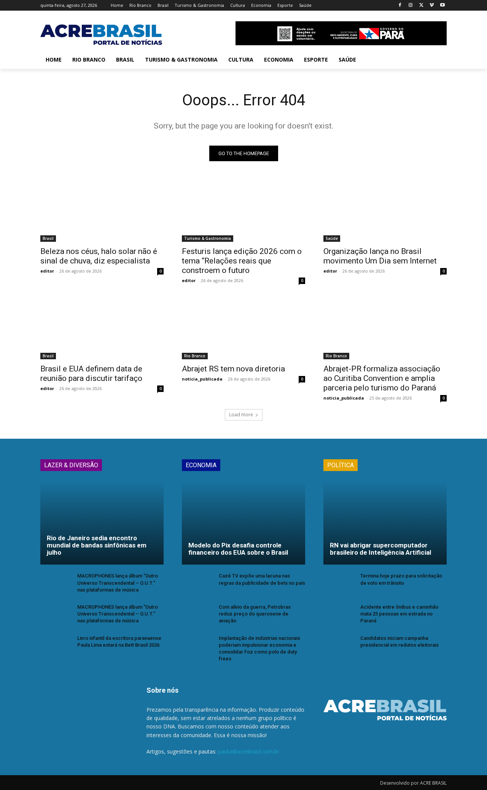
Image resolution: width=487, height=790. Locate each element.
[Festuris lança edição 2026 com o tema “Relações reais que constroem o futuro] (243, 211)
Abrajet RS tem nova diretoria (233, 368)
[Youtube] (442, 5)
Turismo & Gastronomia (207, 238)
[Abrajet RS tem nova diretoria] (243, 328)
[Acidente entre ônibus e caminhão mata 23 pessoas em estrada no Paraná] (338, 615)
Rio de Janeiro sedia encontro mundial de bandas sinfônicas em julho (96, 545)
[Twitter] (421, 5)
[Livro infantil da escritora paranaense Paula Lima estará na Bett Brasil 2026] (55, 646)
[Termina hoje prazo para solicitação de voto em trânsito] (338, 584)
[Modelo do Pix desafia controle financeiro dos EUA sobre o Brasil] (243, 523)
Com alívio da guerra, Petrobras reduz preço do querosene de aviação (255, 613)
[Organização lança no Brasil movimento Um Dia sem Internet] (385, 211)
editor (47, 271)
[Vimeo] (431, 5)
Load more (241, 414)
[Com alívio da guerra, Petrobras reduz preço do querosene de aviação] (197, 615)
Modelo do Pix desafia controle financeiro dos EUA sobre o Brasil (238, 548)
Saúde (332, 238)
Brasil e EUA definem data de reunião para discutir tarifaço (91, 373)
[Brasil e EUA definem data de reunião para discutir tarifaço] (102, 328)
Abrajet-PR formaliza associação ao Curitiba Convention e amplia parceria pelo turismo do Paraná (381, 378)
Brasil (48, 238)
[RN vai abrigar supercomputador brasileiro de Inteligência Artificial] (385, 523)
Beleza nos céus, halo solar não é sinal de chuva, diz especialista (98, 256)
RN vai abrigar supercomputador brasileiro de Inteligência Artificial (380, 548)
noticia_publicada (202, 379)
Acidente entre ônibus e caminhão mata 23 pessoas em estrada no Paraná (399, 613)
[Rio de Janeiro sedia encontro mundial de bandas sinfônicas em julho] (102, 523)
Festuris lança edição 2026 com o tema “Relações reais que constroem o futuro (242, 261)
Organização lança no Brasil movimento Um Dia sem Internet (380, 256)
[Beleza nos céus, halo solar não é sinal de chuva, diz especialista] (102, 211)
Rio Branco (194, 356)
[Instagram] (410, 5)
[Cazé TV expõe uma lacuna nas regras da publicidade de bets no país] (197, 584)
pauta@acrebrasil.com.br (248, 751)
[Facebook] (400, 5)
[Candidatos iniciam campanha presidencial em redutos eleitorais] (338, 646)
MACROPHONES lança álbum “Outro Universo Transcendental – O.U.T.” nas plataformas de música (117, 582)
